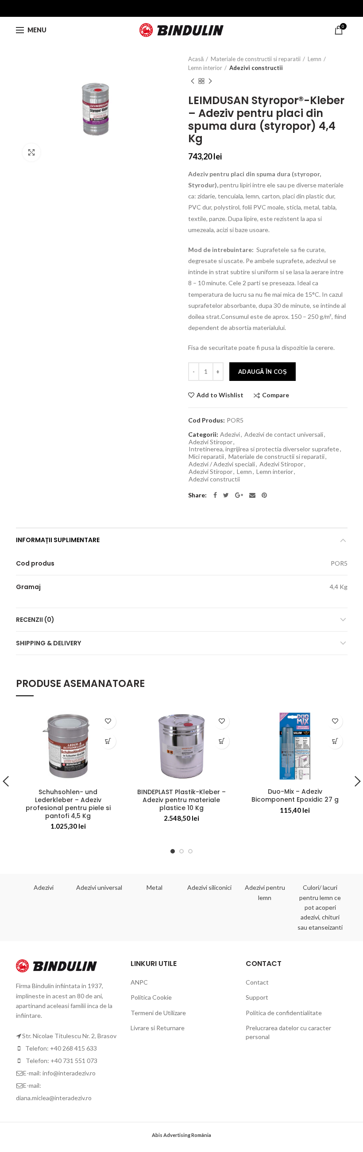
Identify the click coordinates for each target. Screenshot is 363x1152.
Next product (210, 81)
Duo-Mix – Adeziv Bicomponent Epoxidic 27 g (295, 795)
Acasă (196, 58)
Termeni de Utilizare (158, 1012)
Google (239, 495)
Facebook (215, 495)
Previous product (192, 81)
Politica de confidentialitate (284, 1012)
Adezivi (230, 434)
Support (257, 997)
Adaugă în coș (262, 371)
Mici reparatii (206, 456)
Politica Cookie (151, 997)
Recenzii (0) (35, 619)
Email (252, 495)
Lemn (314, 58)
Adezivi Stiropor (210, 442)
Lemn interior (205, 67)
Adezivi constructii (256, 67)
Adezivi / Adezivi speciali (222, 464)
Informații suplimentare (58, 539)
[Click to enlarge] (31, 152)
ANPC (139, 982)
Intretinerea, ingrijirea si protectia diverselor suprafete (264, 449)
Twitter (226, 495)
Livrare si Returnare (158, 1028)
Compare (275, 395)
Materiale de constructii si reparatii (256, 58)
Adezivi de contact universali (283, 434)
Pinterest (264, 495)
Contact (257, 982)
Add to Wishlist (220, 395)
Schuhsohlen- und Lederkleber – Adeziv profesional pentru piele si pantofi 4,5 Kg (68, 804)
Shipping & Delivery (48, 643)
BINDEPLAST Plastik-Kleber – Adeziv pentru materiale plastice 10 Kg (181, 800)
